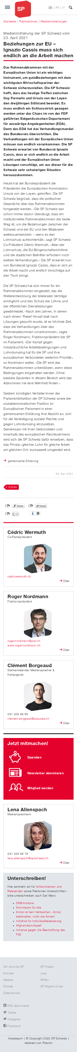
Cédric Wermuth (26, 532)
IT (63, 7)
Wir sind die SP (13, 966)
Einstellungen (38, 513)
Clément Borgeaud (29, 665)
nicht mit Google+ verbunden (7, 514)
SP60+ (44, 980)
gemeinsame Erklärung (23, 461)
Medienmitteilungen (54, 21)
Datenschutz (11, 993)
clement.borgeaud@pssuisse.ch (28, 718)
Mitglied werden (40, 788)
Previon (47, 1043)
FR (57, 7)
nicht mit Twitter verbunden (30, 506)
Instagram (14, 1019)
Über (66, 581)
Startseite (9, 21)
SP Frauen (47, 966)
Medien (8, 980)
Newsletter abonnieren (45, 773)
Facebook (14, 1026)
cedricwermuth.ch (19, 576)
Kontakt (8, 973)
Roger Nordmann (27, 596)
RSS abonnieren (18, 1005)
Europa (13, 487)
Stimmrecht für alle (28, 907)
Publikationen (28, 21)
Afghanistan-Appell (28, 925)
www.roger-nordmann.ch (23, 645)
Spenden (34, 757)
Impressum (15, 1038)
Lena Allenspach (27, 809)
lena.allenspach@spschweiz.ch (28, 858)
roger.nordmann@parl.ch (23, 641)
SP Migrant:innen (52, 986)
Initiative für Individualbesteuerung (39, 921)
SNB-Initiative (25, 903)
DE (50, 7)
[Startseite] (23, 9)
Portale (8, 986)
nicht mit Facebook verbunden (7, 506)
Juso (43, 973)
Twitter (11, 1012)
